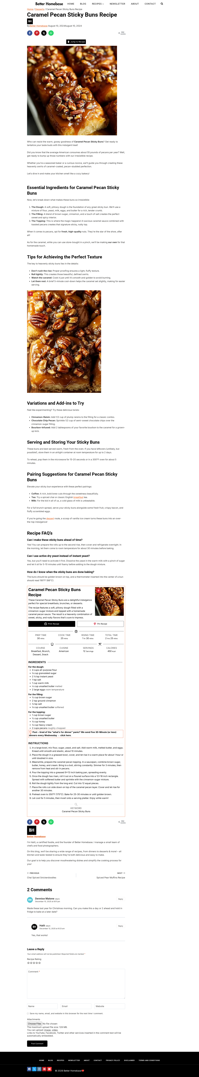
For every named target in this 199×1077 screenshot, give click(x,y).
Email (65, 1006)
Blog (83, 3)
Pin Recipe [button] (102, 624)
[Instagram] (39, 1069)
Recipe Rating (34, 959)
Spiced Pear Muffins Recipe (111, 875)
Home (70, 3)
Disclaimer (129, 1060)
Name (31, 1006)
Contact (150, 3)
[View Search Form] (162, 4)
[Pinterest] (44, 1069)
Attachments (33, 1019)
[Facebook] (29, 1069)
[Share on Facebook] (29, 33)
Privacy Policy (113, 1060)
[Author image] (99, 21)
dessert (50, 518)
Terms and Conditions (149, 1060)
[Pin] (30, 49)
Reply (120, 899)
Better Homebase (39, 26)
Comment (34, 971)
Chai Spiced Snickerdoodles (41, 875)
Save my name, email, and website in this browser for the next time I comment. (66, 1013)
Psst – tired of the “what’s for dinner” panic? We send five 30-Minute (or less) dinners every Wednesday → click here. (72, 734)
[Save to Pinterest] (37, 33)
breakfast (78, 497)
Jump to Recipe (77, 41)
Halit (42, 925)
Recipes (60, 1060)
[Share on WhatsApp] (51, 33)
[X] (34, 1069)
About (135, 3)
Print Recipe (53, 624)
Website (100, 1006)
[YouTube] (49, 1069)
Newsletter (117, 3)
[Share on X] (44, 33)
